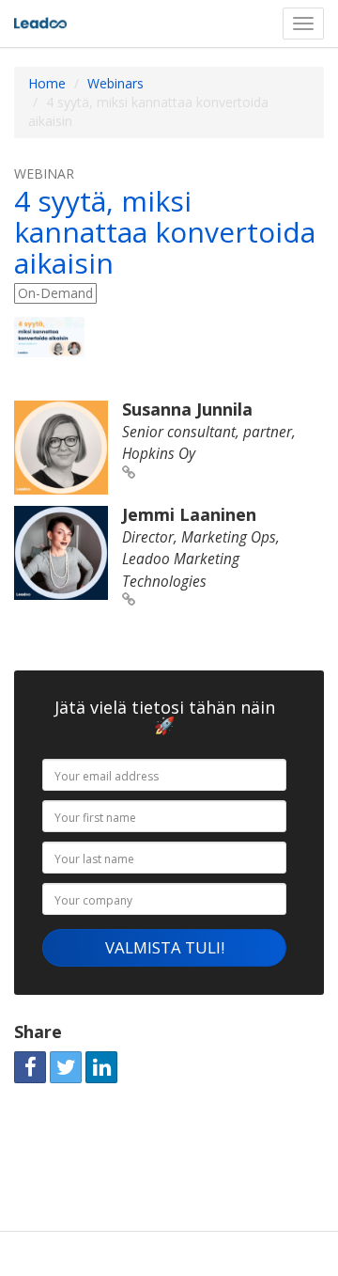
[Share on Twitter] (66, 1067)
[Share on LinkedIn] (101, 1067)
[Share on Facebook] (30, 1067)
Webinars (115, 83)
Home (47, 83)
